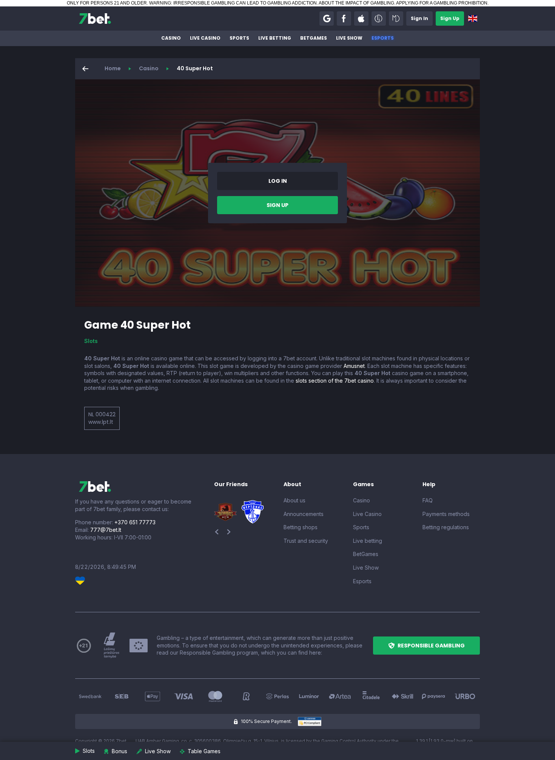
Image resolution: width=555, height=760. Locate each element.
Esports (383, 38)
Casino (171, 38)
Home (113, 68)
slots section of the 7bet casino (335, 380)
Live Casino (205, 38)
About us (294, 500)
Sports (239, 38)
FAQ (427, 500)
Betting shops (301, 527)
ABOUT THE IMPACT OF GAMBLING (356, 3)
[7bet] (95, 18)
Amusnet (354, 366)
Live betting (274, 38)
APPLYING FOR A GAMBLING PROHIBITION (441, 3)
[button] (326, 18)
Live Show (349, 38)
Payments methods (446, 514)
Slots (91, 341)
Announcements (304, 514)
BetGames (313, 38)
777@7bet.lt (105, 530)
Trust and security (306, 541)
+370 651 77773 (135, 522)
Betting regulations (445, 527)
